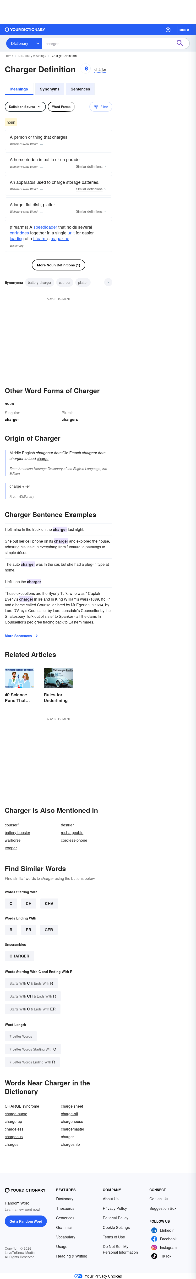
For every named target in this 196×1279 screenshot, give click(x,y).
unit (71, 232)
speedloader (45, 227)
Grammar (64, 1227)
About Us (111, 1198)
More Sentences (18, 635)
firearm (40, 238)
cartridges (19, 232)
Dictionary (19, 43)
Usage (61, 1246)
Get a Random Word (26, 1221)
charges (11, 1144)
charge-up (13, 1121)
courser (65, 282)
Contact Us (158, 1198)
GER (49, 929)
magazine (60, 238)
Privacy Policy (115, 1208)
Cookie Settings (116, 1227)
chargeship (70, 1144)
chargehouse (72, 1121)
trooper (11, 848)
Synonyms (50, 89)
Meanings (19, 89)
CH (29, 903)
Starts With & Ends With (31, 983)
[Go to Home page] (25, 29)
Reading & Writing (71, 1256)
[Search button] (182, 43)
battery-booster (17, 832)
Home (9, 56)
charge (43, 458)
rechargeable (72, 832)
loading (17, 238)
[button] (168, 30)
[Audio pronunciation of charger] (86, 68)
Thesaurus (65, 1208)
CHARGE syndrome (22, 1106)
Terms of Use (114, 1237)
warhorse (13, 840)
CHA (49, 903)
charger (19, 956)
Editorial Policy (115, 1218)
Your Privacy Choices (103, 1276)
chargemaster (72, 1129)
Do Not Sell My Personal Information (120, 1249)
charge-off (69, 1113)
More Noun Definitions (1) (58, 265)
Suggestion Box (162, 1208)
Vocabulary (65, 1237)
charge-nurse (16, 1113)
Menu (184, 29)
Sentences (80, 89)
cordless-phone (74, 840)
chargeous (14, 1136)
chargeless (14, 1129)
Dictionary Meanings (32, 56)
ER (28, 929)
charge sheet (72, 1106)
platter (83, 282)
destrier (67, 825)
